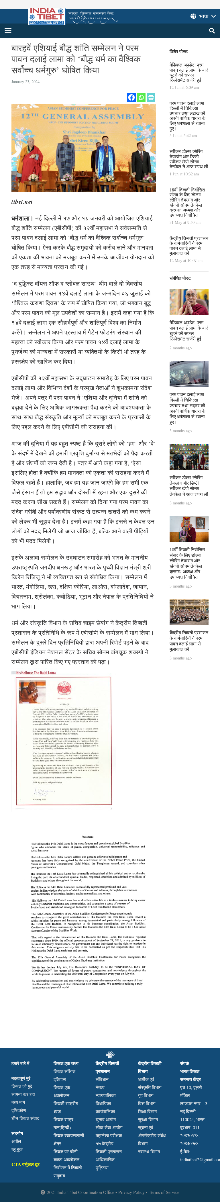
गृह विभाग (145, 1095)
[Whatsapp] (141, 97)
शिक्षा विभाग (147, 1111)
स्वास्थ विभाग (149, 1151)
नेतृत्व (100, 1087)
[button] (8, 30)
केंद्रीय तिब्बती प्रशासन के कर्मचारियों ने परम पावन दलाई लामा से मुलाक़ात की (189, 245)
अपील (16, 1141)
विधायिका (103, 1103)
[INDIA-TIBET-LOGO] (73, 16)
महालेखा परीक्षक (109, 1135)
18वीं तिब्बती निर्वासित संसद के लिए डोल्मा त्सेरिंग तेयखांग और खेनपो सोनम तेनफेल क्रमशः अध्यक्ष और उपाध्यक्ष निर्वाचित (187, 202)
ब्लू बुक (17, 1149)
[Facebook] (131, 97)
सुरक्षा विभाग (148, 1119)
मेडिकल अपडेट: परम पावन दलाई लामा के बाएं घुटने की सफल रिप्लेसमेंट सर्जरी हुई (189, 72)
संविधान (102, 1079)
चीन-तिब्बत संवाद (25, 1118)
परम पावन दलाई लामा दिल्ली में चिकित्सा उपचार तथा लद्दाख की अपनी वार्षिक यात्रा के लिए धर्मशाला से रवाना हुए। (187, 115)
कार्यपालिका (105, 1111)
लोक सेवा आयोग (109, 1127)
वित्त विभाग (146, 1103)
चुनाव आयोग (106, 1119)
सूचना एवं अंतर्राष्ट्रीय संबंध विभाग (152, 1135)
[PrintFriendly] (151, 97)
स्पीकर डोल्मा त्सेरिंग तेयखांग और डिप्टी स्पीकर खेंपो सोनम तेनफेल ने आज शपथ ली (189, 158)
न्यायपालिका (106, 1095)
